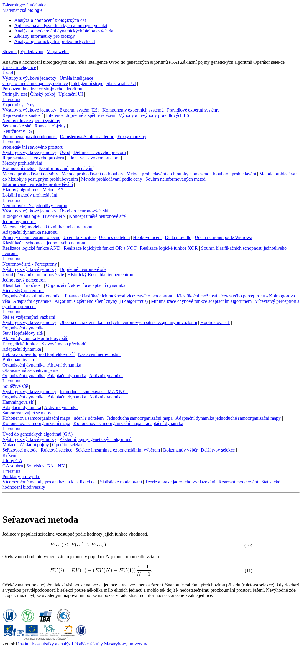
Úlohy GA (12, 460)
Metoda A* (52, 189)
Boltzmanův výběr (180, 449)
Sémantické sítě (16, 125)
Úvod (7, 72)
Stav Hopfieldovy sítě (22, 333)
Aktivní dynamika (64, 364)
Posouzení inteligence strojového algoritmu (42, 88)
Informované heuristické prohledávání (37, 184)
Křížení (9, 455)
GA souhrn (12, 465)
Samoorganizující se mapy (26, 412)
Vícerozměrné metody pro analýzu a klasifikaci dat (49, 481)
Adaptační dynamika (32, 301)
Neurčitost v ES (17, 131)
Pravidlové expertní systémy (193, 109)
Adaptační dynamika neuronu (30, 232)
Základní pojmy (34, 444)
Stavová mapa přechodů (64, 343)
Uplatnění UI (70, 94)
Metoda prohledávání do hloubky (92, 173)
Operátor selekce (67, 444)
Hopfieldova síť (215, 322)
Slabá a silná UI (121, 83)
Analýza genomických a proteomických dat (54, 41)
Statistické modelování (121, 481)
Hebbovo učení (147, 237)
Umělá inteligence (19, 67)
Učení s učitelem (114, 237)
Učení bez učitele (79, 237)
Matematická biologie (22, 10)
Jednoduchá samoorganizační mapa (140, 418)
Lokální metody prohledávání (29, 194)
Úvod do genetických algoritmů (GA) (37, 434)
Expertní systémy (18, 104)
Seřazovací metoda (19, 449)
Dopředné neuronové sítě (83, 269)
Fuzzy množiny (131, 136)
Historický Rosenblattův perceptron (100, 274)
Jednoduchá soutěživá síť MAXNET (94, 391)
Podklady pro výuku (21, 476)
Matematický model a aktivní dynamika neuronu (47, 226)
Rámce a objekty (50, 125)
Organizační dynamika (23, 327)
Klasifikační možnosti (22, 285)
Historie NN (54, 216)
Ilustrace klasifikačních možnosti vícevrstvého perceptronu (119, 295)
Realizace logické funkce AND (31, 248)
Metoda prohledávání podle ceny (111, 179)
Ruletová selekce (56, 449)
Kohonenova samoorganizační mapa (36, 423)
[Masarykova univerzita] (9, 621)
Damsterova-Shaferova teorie (87, 136)
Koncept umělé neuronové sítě (97, 216)
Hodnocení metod (19, 168)
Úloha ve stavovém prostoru (93, 157)
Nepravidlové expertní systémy (31, 120)
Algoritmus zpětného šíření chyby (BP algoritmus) (101, 301)
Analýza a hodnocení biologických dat (50, 20)
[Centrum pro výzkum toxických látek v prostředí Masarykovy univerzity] (63, 621)
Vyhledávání (31, 51)
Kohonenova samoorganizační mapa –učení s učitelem (53, 418)
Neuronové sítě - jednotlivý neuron (34, 205)
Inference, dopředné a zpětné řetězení (80, 115)
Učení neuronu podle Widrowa (223, 237)
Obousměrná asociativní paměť (31, 370)
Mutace (9, 444)
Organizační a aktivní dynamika (32, 295)
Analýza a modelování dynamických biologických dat (64, 30)
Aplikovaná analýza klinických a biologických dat (60, 25)
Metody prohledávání (22, 163)
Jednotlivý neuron (19, 221)
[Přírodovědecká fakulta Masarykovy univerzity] (27, 621)
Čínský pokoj (42, 94)
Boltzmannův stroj (19, 359)
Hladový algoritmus (20, 189)
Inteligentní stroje (87, 83)
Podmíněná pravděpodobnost (29, 136)
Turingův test (14, 94)
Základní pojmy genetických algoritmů (96, 439)
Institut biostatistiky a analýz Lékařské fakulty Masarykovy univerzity (82, 643)
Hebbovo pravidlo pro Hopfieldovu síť (38, 354)
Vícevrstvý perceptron (23, 290)
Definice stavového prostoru (99, 152)
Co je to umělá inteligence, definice (35, 83)
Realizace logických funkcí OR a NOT (100, 248)
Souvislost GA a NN (45, 465)
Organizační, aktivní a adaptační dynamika (85, 285)
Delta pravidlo (178, 237)
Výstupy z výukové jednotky (29, 78)
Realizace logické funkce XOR (169, 248)
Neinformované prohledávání (66, 168)
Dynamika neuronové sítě (40, 274)
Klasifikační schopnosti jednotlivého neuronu (44, 242)
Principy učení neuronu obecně (31, 237)
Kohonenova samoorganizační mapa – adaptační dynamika (128, 423)
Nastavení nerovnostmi (99, 354)
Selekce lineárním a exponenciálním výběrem (118, 449)
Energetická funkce (20, 343)
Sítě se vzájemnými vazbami (28, 317)
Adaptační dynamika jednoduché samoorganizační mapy (228, 418)
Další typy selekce (218, 449)
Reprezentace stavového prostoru (33, 157)
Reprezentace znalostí (22, 115)
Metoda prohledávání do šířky (30, 173)
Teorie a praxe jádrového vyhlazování (180, 481)
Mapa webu (58, 51)
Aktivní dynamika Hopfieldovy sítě (35, 338)
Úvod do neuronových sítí (84, 210)
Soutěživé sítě (15, 386)
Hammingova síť (18, 402)
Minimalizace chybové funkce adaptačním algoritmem (201, 301)
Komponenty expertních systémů (133, 109)
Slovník (9, 51)
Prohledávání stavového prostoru (32, 147)
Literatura (11, 99)
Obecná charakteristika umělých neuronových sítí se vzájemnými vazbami (128, 322)
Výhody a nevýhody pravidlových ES (154, 115)
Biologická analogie (21, 216)
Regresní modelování (238, 481)
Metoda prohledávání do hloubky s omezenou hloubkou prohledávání (191, 173)
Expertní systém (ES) (79, 109)
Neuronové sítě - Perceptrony (29, 264)
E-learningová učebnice (24, 4)
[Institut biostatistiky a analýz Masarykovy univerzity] (45, 621)
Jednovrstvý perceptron (24, 279)
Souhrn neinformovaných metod (175, 179)
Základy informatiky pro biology (44, 36)
